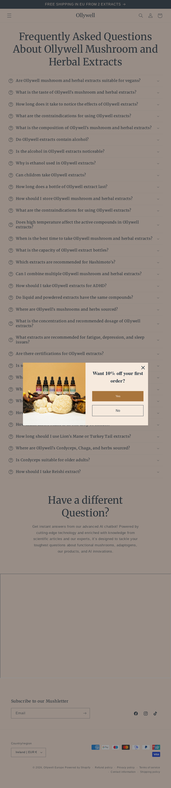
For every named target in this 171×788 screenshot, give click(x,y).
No (118, 410)
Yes (118, 396)
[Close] (143, 368)
